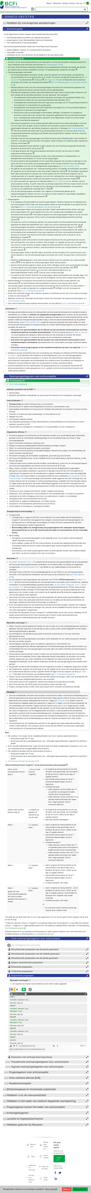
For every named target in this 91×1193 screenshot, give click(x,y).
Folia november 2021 (32, 322)
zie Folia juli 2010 (62, 700)
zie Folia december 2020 (78, 128)
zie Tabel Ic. (12, 355)
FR (84, 3)
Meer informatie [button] (51, 1189)
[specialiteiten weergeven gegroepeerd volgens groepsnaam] (16, 989)
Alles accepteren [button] (80, 1189)
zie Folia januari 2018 (76, 476)
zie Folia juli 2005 (52, 80)
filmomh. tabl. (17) (17, 1025)
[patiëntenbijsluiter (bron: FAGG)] (16, 1046)
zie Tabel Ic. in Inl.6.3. (80, 332)
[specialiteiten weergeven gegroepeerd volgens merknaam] (11, 989)
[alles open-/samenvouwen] (85, 994)
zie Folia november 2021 (69, 166)
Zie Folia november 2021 (29, 567)
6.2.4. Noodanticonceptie (63, 674)
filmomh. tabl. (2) (16, 1003)
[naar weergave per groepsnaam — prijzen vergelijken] (11, 1046)
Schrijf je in (59, 1159)
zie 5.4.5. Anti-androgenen (62, 181)
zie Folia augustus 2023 (53, 64)
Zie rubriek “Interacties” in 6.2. (20, 562)
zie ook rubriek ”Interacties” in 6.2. (66, 585)
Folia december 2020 (17, 478)
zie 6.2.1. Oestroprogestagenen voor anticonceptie (39, 207)
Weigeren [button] (66, 1189)
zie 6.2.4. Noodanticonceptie (31, 291)
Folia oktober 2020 (31, 761)
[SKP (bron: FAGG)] (14, 1046)
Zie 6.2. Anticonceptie (17, 384)
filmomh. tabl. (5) (16, 1014)
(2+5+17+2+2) (27, 1046)
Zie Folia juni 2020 (15, 761)
